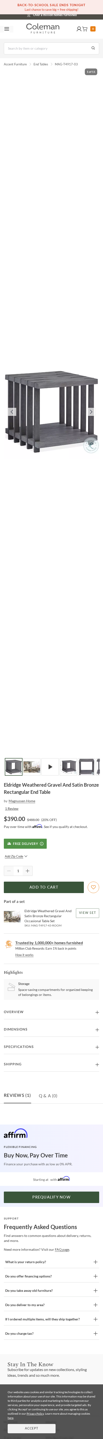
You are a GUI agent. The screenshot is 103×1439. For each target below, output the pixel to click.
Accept (31, 1428)
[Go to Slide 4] (68, 766)
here (10, 1418)
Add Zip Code (14, 856)
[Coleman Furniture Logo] (42, 29)
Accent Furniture (15, 64)
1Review (11, 808)
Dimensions (16, 1029)
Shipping (13, 1064)
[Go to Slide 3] (50, 766)
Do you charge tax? (19, 1333)
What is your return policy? (25, 1262)
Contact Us (70, 14)
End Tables (41, 64)
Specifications (19, 1047)
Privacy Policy (35, 1413)
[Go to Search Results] (93, 48)
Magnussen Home (22, 801)
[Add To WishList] (93, 887)
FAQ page (62, 1249)
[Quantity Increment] (27, 871)
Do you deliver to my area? (25, 1305)
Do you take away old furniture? (29, 1290)
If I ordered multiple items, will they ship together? (42, 1319)
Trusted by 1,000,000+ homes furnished (49, 942)
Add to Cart (43, 887)
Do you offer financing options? (28, 1276)
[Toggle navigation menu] (7, 29)
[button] (79, 29)
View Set (87, 913)
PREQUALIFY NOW (51, 1197)
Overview (14, 1012)
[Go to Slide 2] (31, 766)
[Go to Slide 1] (13, 766)
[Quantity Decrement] (9, 871)
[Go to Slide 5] (86, 766)
